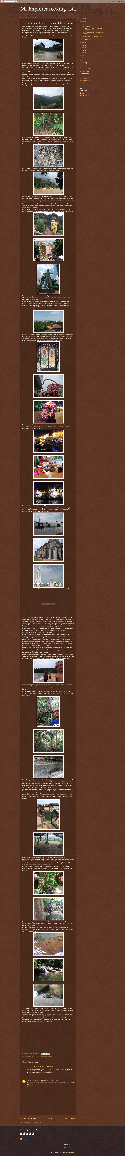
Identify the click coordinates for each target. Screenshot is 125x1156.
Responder (29, 1075)
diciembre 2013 (87, 39)
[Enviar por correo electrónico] (42, 1054)
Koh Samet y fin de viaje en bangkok (92, 36)
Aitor (28, 1080)
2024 (83, 63)
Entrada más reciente (28, 1118)
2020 (83, 57)
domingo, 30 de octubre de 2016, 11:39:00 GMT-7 (45, 1080)
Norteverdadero (84, 76)
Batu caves (31, 1056)
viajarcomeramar (84, 73)
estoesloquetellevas (85, 80)
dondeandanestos (84, 78)
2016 (83, 47)
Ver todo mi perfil (84, 95)
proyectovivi (83, 82)
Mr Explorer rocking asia (48, 8)
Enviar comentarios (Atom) (35, 1122)
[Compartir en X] (45, 1054)
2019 (83, 55)
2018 (83, 52)
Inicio (50, 1118)
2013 (83, 24)
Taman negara (43, 1056)
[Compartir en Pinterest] (49, 1054)
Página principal (68, 1147)
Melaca (37, 1056)
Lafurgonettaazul (84, 71)
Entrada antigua (70, 1118)
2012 (83, 21)
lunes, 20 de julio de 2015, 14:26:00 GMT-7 (42, 1067)
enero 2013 (86, 26)
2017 (83, 50)
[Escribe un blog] (44, 1054)
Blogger (72, 1152)
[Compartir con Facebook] (47, 1054)
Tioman (50, 1056)
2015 (83, 45)
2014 (83, 42)
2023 (83, 60)
